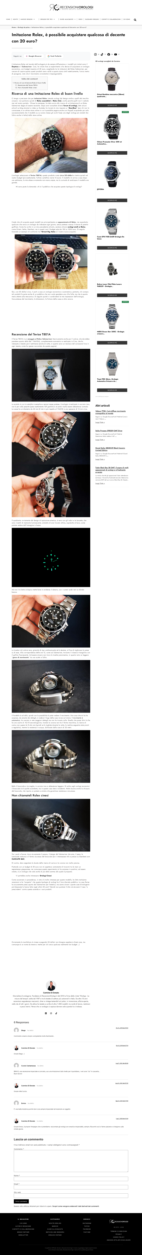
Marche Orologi (26, 19)
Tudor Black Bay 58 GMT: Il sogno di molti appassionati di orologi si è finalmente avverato (111, 469)
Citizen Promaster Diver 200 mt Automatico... (109, 143)
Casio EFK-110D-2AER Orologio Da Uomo (110, 238)
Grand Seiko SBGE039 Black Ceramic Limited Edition (110, 449)
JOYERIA (100, 189)
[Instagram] (51, 1013)
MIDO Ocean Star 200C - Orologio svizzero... (110, 333)
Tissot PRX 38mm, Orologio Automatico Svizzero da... (107, 380)
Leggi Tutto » (100, 422)
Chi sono (126, 19)
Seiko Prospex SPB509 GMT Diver (108, 430)
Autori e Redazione (23, 1226)
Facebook (87, 1229)
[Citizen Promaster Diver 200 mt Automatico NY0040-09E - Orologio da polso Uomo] (112, 127)
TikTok (87, 1226)
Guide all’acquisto (66, 19)
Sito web (17, 1192)
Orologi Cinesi (46, 875)
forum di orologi (70, 105)
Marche (55, 1226)
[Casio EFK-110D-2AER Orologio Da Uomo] (112, 222)
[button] (135, 20)
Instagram (87, 1223)
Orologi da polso (24, 27)
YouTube (86, 1232)
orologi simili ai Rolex (76, 227)
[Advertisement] (51, 204)
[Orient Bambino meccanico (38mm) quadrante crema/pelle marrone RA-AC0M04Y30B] (112, 79)
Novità (15, 19)
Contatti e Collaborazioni (111, 19)
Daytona (15, 66)
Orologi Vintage (55, 1235)
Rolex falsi (57, 101)
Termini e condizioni (119, 1231)
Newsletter (23, 1235)
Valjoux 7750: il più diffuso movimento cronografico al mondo (110, 412)
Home (8, 19)
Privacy (119, 1234)
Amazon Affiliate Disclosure (119, 1240)
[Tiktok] (56, 1013)
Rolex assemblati (44, 101)
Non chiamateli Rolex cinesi (26, 88)
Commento (19, 1149)
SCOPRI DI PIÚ (112, 105)
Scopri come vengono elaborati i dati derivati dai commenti (75, 1206)
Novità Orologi (55, 1223)
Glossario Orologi (92, 19)
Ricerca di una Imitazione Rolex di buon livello (29, 83)
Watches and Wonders (55, 1232)
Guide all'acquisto (55, 1229)
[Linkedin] (46, 1013)
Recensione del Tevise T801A (26, 85)
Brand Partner (23, 1232)
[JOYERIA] (112, 174)
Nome (17, 1175)
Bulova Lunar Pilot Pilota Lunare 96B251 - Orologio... (109, 285)
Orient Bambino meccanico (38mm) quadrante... (110, 95)
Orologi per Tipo (46, 19)
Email (16, 1184)
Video (80, 19)
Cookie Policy (118, 1237)
